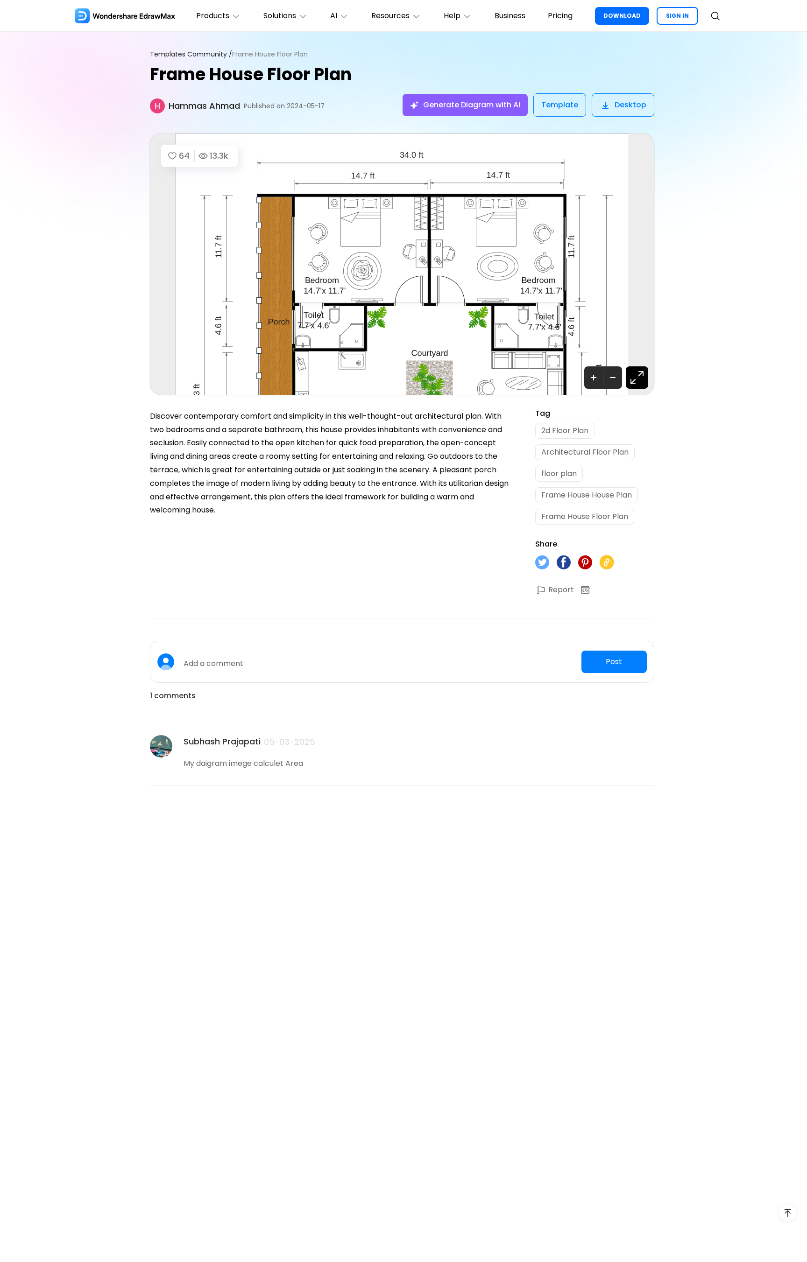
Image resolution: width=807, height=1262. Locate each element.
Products (212, 15)
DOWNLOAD (622, 16)
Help (452, 15)
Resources (390, 15)
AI (333, 15)
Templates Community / (191, 54)
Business (510, 15)
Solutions (279, 15)
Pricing (560, 15)
